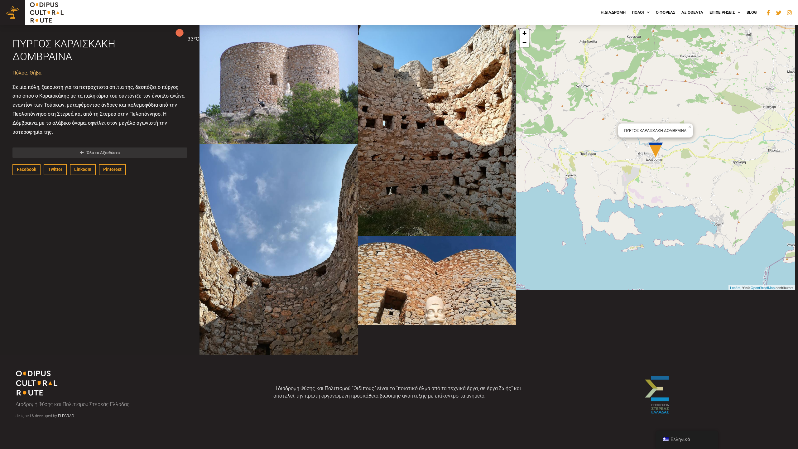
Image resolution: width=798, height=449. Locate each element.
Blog (752, 12)
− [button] (524, 42)
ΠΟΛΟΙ (638, 12)
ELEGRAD (66, 416)
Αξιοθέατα (692, 12)
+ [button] (524, 33)
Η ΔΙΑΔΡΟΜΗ (613, 12)
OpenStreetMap (763, 287)
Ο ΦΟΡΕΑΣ (665, 12)
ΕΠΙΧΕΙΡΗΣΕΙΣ (722, 12)
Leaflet (735, 287)
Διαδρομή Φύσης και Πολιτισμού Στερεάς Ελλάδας (73, 404)
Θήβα (35, 73)
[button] (26, 169)
